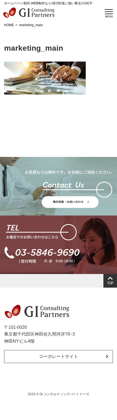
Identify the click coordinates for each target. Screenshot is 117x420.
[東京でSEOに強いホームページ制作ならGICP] (28, 12)
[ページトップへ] (110, 281)
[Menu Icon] (108, 11)
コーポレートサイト (58, 356)
